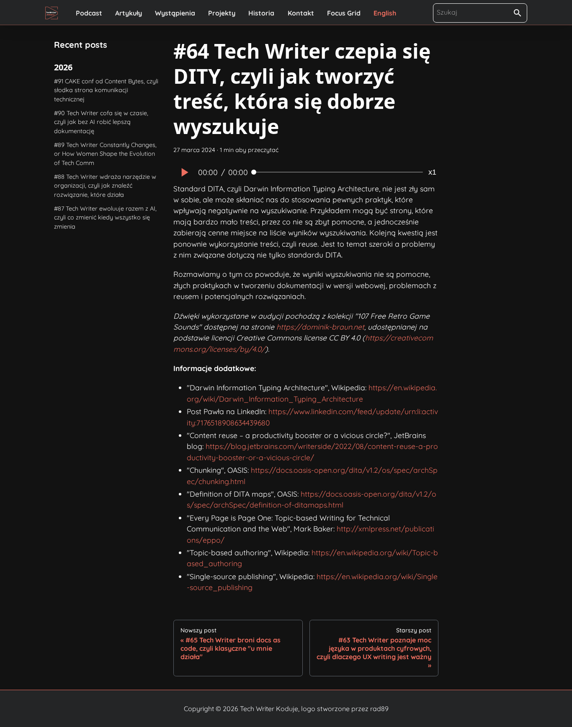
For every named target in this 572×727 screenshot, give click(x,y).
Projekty (221, 13)
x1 (432, 172)
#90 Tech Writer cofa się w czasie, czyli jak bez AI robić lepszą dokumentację (101, 122)
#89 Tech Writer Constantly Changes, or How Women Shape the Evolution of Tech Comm (105, 154)
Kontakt (301, 13)
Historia (261, 13)
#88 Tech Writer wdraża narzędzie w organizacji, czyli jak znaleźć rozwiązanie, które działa (105, 186)
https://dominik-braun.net (320, 326)
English (385, 13)
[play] (184, 172)
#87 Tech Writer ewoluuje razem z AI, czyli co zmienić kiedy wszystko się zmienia (105, 217)
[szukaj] (517, 13)
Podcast (89, 13)
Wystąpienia (175, 13)
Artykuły (128, 13)
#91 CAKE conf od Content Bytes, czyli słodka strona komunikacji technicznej (106, 90)
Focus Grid (344, 13)
